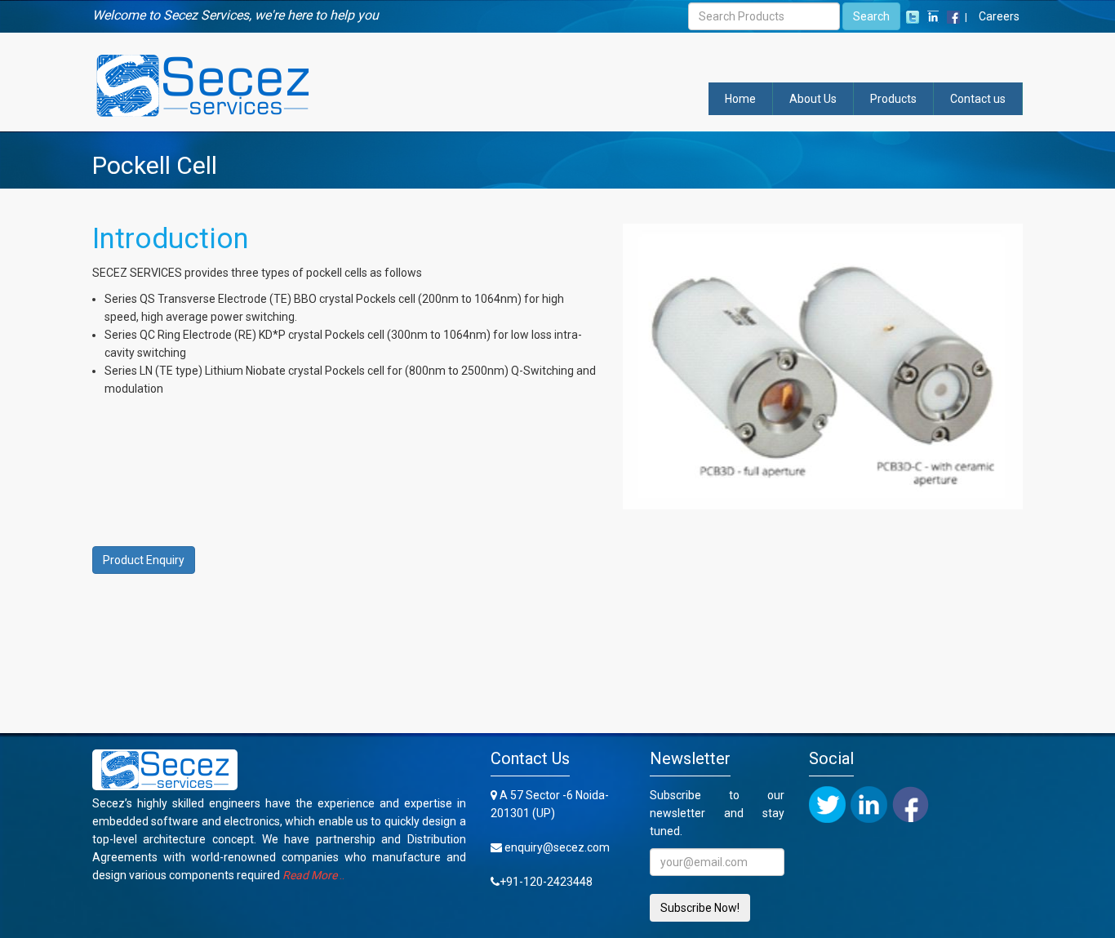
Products (893, 98)
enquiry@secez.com (557, 847)
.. (313, 875)
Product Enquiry (143, 560)
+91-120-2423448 (546, 881)
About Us (813, 98)
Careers (999, 16)
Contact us (978, 98)
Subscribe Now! (700, 907)
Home (740, 98)
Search (871, 16)
